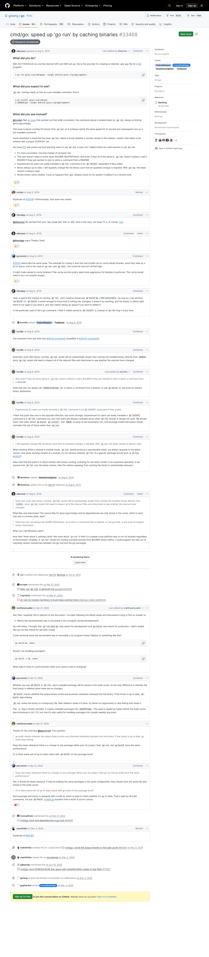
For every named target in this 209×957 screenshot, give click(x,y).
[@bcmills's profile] (13, 331)
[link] (22, 322)
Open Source (72, 5)
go (22, 16)
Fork (175, 15)
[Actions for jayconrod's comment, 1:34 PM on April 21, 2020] (147, 678)
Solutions (35, 5)
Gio (139, 64)
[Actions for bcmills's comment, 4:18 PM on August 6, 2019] (147, 372)
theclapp (21, 215)
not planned (52, 857)
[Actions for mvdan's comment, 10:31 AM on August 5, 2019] (147, 192)
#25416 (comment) (56, 338)
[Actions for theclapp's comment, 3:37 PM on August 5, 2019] (147, 291)
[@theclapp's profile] (13, 215)
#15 (24, 147)
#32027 (17, 456)
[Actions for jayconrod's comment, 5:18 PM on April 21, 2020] (147, 766)
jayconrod (21, 256)
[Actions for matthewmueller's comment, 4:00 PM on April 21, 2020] (147, 724)
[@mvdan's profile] (13, 192)
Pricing (107, 5)
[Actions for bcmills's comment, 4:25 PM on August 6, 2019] (147, 437)
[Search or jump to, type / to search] (169, 5)
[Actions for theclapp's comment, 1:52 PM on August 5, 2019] (147, 215)
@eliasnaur (19, 222)
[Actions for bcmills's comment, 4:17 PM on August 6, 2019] (147, 331)
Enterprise (92, 5)
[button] (143, 75)
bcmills (20, 331)
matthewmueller (25, 608)
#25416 (29, 199)
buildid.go (49, 799)
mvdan (20, 192)
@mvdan (17, 120)
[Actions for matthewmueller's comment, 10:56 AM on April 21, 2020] (147, 608)
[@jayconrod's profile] (13, 256)
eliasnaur (21, 51)
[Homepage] (7, 5)
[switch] (16, 182)
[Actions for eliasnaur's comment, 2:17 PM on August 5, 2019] (147, 233)
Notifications (155, 15)
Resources (52, 5)
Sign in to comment (106, 896)
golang (13, 16)
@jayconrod (44, 730)
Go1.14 (51, 484)
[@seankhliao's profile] (13, 828)
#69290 (30, 835)
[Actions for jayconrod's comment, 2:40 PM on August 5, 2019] (147, 256)
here (121, 222)
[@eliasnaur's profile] (13, 50)
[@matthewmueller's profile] (13, 608)
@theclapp (18, 240)
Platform (18, 5)
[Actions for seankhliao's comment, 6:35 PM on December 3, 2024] (147, 828)
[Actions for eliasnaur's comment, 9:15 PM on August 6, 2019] (147, 494)
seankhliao (22, 828)
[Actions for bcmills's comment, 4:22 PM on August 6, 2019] (147, 402)
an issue (32, 120)
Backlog (61, 574)
